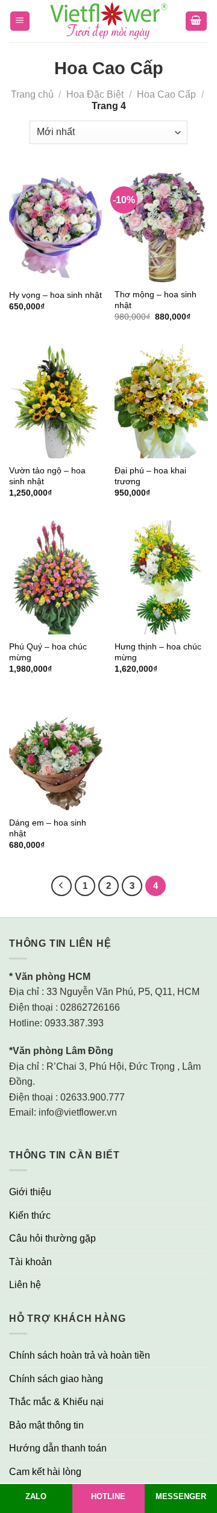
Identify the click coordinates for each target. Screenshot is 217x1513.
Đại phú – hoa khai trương (150, 476)
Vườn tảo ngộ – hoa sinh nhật (47, 476)
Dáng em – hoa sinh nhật (47, 828)
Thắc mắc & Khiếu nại (56, 1402)
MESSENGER (181, 1496)
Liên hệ (25, 1285)
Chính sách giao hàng (56, 1379)
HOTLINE (108, 1496)
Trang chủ (32, 94)
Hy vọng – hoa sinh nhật (55, 295)
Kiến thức (30, 1215)
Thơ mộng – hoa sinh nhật (156, 300)
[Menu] (20, 21)
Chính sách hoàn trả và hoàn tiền (79, 1355)
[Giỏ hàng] (196, 21)
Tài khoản (30, 1262)
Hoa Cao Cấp (166, 94)
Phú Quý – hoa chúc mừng (48, 652)
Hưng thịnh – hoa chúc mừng (158, 652)
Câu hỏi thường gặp (52, 1238)
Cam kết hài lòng (45, 1472)
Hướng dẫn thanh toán (58, 1448)
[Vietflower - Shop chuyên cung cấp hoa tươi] (108, 21)
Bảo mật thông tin (46, 1425)
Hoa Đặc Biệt (95, 94)
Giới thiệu (30, 1192)
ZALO (35, 1496)
